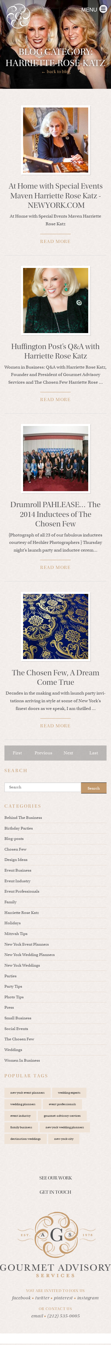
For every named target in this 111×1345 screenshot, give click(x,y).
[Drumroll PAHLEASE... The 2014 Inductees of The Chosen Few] (55, 458)
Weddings (13, 1049)
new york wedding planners (65, 1127)
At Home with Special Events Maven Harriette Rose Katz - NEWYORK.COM (56, 195)
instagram (88, 1298)
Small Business (17, 1018)
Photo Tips (14, 996)
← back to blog (55, 71)
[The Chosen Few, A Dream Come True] (55, 626)
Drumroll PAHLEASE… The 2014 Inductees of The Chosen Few (55, 514)
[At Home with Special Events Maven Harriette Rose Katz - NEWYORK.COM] (55, 140)
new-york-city (63, 1139)
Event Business (17, 870)
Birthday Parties (18, 828)
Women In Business (22, 1060)
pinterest (65, 1298)
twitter (44, 1298)
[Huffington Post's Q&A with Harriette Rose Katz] (55, 300)
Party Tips (13, 986)
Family (10, 901)
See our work (55, 1178)
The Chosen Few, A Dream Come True (55, 677)
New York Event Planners (26, 944)
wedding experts (69, 1093)
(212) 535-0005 (63, 1316)
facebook (23, 1298)
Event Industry (17, 880)
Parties (10, 975)
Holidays (12, 922)
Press (9, 1007)
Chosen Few (15, 849)
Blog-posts (14, 838)
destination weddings (25, 1139)
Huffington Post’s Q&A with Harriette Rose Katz (55, 351)
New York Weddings (22, 965)
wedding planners (23, 1104)
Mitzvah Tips (16, 933)
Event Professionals (21, 891)
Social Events (16, 1028)
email (37, 1316)
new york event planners (27, 1093)
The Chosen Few (19, 1039)
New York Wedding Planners (29, 954)
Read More (55, 241)
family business (21, 1127)
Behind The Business (23, 817)
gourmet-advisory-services (62, 1116)
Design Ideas (16, 859)
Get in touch (55, 1192)
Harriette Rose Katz (21, 912)
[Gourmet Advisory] (18, 16)
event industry (20, 1116)
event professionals (62, 1104)
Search (94, 788)
